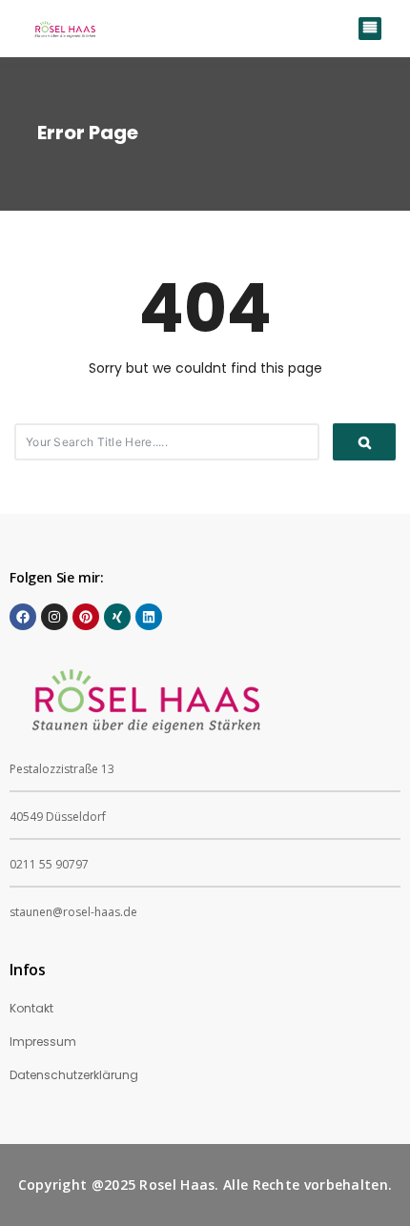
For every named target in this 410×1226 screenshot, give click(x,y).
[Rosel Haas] (67, 28)
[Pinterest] (85, 616)
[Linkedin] (148, 616)
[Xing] (117, 616)
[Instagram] (54, 616)
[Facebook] (23, 616)
